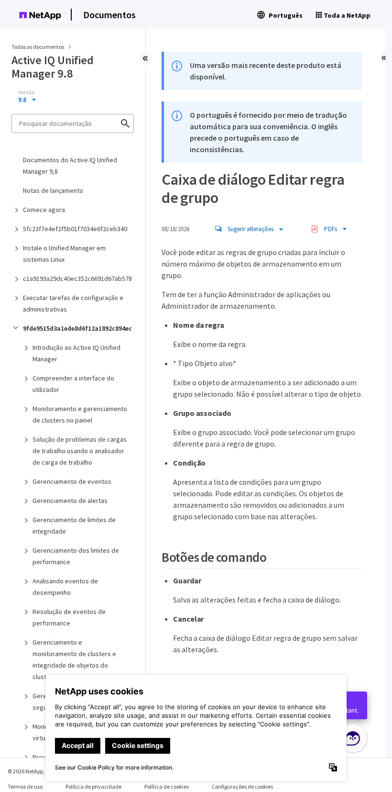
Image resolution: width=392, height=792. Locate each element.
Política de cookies (166, 786)
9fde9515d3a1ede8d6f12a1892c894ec (77, 328)
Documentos (109, 15)
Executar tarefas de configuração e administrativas (73, 303)
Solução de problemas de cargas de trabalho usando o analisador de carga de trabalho (80, 451)
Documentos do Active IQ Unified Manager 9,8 (70, 166)
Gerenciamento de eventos (72, 481)
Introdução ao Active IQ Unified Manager (76, 353)
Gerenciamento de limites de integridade (74, 525)
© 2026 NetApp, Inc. (31, 771)
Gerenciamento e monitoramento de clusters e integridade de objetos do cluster (74, 659)
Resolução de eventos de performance (69, 617)
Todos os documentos (37, 46)
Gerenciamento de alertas (70, 500)
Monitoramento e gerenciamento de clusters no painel (80, 414)
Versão (26, 92)
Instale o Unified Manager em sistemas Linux (64, 254)
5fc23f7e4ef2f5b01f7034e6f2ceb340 (75, 228)
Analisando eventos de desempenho (65, 587)
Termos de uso (25, 786)
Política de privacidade (93, 786)
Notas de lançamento (53, 190)
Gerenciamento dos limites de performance (76, 556)
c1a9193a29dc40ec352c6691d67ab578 (77, 278)
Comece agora (44, 209)
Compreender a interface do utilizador (73, 384)
